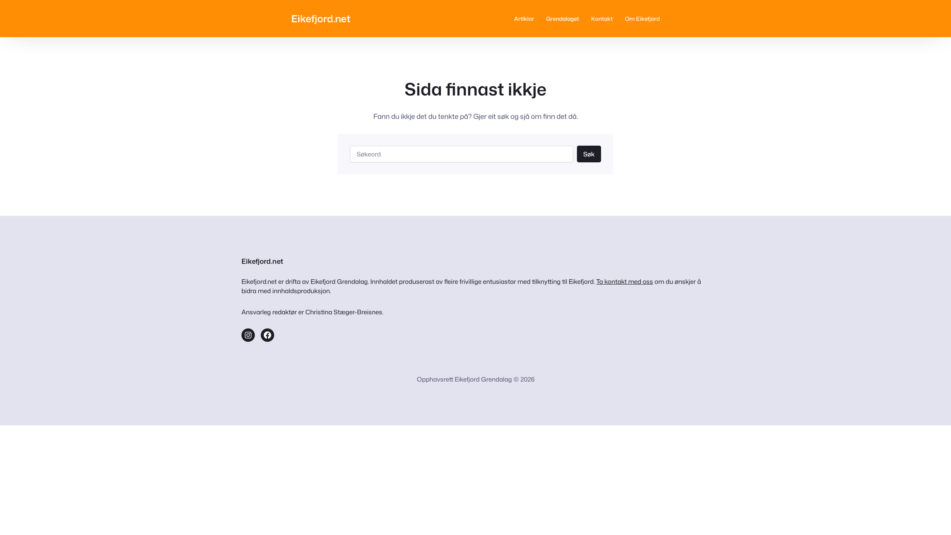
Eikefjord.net (320, 18)
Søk (589, 154)
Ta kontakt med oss (624, 281)
